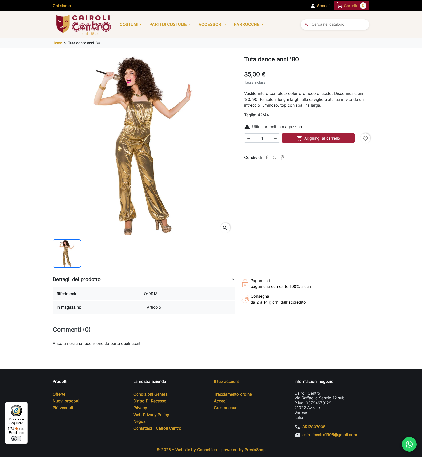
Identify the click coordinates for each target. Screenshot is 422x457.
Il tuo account (226, 381)
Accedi (220, 400)
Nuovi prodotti (66, 400)
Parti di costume (168, 24)
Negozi (140, 421)
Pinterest (282, 157)
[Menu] (25, 405)
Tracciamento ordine (233, 394)
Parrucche (247, 24)
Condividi (267, 157)
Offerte (59, 394)
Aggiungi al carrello (318, 138)
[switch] (16, 438)
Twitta (274, 157)
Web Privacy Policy (151, 414)
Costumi (129, 24)
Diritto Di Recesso (149, 400)
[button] (320, 5)
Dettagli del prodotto (77, 279)
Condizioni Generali (151, 394)
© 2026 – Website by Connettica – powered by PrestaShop (211, 449)
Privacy (140, 407)
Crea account (226, 407)
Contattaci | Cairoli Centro (157, 428)
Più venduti (63, 407)
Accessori (211, 24)
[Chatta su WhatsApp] (409, 444)
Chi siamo (62, 5)
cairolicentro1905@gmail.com (329, 434)
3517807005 (314, 426)
